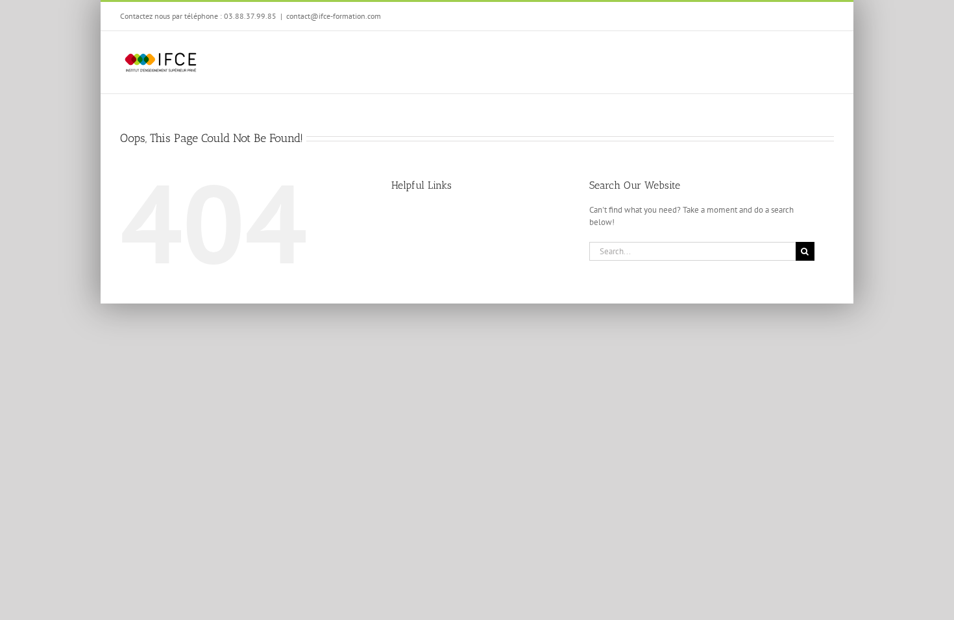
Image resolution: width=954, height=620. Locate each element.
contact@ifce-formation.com (333, 16)
